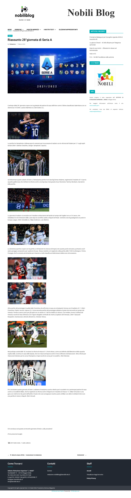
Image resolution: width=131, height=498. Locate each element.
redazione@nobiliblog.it (95, 111)
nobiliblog (24, 15)
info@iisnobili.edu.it (14, 481)
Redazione (13, 44)
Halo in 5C (93, 54)
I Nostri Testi (49, 29)
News (10, 29)
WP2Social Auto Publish (58, 491)
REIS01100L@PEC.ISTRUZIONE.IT (26, 477)
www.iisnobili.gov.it (94, 105)
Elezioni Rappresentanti (68, 29)
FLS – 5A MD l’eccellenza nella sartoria (102, 57)
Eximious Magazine (49, 488)
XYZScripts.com (75, 491)
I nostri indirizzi (33, 29)
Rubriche (18, 29)
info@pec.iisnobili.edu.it (15, 479)
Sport (10, 36)
